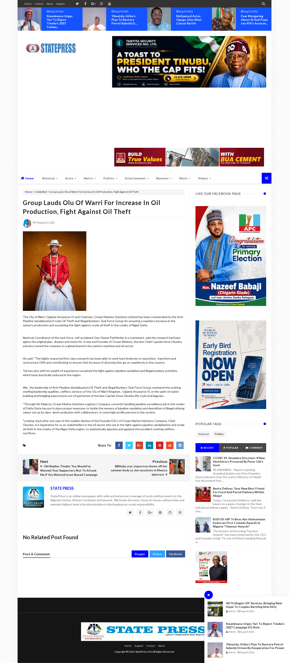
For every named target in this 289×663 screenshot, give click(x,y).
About (49, 3)
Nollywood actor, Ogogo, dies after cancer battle (126, 19)
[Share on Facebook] (119, 445)
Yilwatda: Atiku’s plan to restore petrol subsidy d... (61, 19)
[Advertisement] (189, 118)
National (203, 434)
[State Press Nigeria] (53, 45)
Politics (219, 434)
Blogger (140, 554)
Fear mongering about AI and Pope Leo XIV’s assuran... (191, 19)
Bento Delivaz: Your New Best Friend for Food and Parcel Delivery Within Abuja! (238, 492)
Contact (38, 3)
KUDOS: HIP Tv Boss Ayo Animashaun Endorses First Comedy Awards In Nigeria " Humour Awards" (239, 522)
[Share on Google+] (139, 445)
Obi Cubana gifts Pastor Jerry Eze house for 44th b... (256, 19)
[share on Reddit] (180, 445)
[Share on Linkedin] (149, 445)
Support (60, 3)
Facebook (175, 554)
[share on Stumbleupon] (169, 445)
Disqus (157, 554)
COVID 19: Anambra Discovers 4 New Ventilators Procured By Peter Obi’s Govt (239, 461)
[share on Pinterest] (159, 445)
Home (28, 3)
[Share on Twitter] (129, 445)
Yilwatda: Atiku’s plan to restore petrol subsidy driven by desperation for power (255, 646)
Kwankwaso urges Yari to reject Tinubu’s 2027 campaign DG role (255, 625)
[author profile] (27, 226)
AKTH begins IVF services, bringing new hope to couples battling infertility (254, 605)
